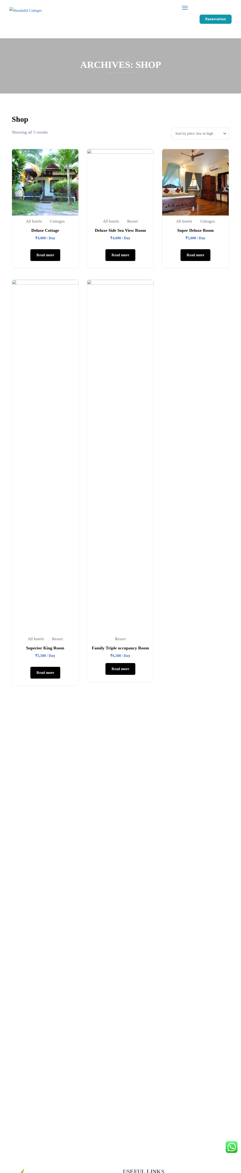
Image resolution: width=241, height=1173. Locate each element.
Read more (45, 255)
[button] (216, 19)
